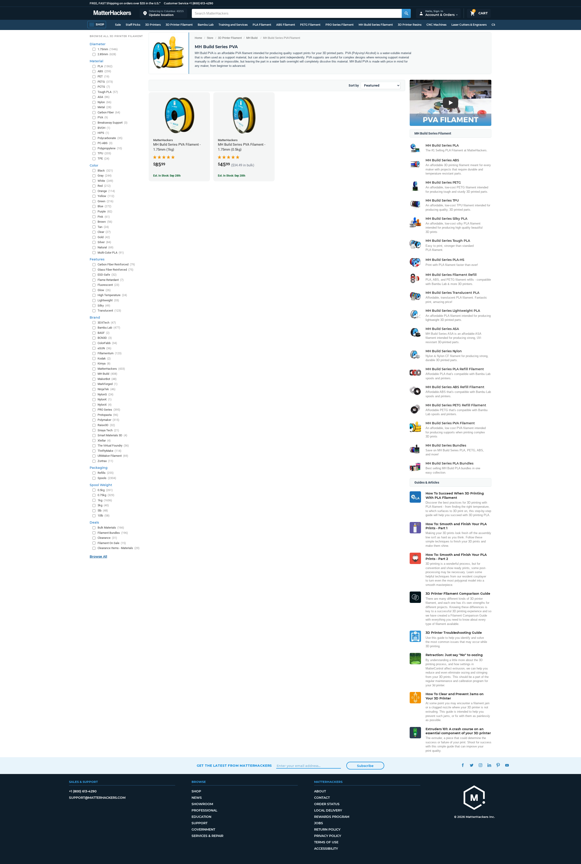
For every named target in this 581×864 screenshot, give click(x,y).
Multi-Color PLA (111, 252)
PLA (105, 66)
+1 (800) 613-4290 (201, 3)
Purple (105, 211)
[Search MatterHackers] (406, 13)
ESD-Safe (107, 274)
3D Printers (153, 24)
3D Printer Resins (409, 24)
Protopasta (108, 415)
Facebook (463, 765)
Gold (104, 237)
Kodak (104, 358)
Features (97, 259)
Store (210, 38)
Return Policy (327, 829)
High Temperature (112, 295)
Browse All (98, 556)
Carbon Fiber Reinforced (116, 264)
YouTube (507, 765)
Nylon (104, 102)
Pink (104, 216)
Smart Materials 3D (112, 435)
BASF (104, 333)
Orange (106, 191)
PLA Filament (262, 24)
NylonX (105, 404)
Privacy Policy (327, 836)
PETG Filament (310, 24)
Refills (106, 472)
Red (104, 185)
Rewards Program (331, 817)
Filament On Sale (112, 543)
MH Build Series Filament (376, 24)
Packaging (99, 468)
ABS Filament (285, 24)
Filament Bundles (113, 532)
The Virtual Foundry (113, 445)
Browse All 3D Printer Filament (116, 36)
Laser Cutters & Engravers (469, 24)
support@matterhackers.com (97, 798)
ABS (104, 71)
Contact (322, 798)
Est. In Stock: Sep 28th (167, 175)
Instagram (481, 765)
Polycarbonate (110, 138)
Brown (105, 221)
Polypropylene (110, 148)
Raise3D (106, 425)
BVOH (104, 128)
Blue (104, 206)
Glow (104, 290)
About (320, 791)
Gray (105, 175)
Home (198, 38)
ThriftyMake (109, 450)
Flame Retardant (111, 280)
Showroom (202, 804)
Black (105, 170)
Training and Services (233, 24)
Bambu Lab (206, 24)
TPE (103, 158)
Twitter (472, 765)
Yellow (106, 196)
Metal (104, 107)
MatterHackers (111, 368)
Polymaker (108, 420)
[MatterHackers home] (112, 13)
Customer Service (176, 3)
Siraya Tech (108, 430)
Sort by (354, 85)
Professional (204, 810)
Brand (95, 317)
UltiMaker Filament (113, 455)
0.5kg (105, 490)
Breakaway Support (113, 122)
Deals (94, 522)
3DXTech (107, 322)
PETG (105, 81)
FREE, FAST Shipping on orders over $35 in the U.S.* (125, 3)
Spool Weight (101, 485)
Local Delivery (328, 810)
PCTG (104, 86)
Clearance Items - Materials (119, 548)
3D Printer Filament (179, 24)
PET (103, 76)
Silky (104, 305)
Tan (103, 227)
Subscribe (365, 766)
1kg (105, 500)
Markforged (108, 384)
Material (96, 61)
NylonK (105, 399)
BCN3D (105, 338)
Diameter (98, 44)
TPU (104, 153)
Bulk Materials (111, 527)
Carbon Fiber (109, 112)
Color (94, 165)
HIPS (103, 133)
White (105, 180)
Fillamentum (110, 353)
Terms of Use (326, 842)
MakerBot (107, 379)
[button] (163, 13)
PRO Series (109, 409)
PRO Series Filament (339, 24)
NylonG (105, 394)
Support (199, 823)
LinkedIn (489, 765)
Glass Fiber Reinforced (115, 269)
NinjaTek (107, 389)
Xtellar (104, 440)
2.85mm (107, 54)
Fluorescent (108, 285)
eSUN (104, 348)
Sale (118, 24)
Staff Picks (133, 24)
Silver (104, 242)
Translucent (109, 310)
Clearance (107, 537)
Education (201, 817)
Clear (104, 232)
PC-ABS (105, 143)
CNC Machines (436, 24)
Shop (196, 791)
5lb (103, 510)
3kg (103, 505)
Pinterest (498, 765)
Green (105, 201)
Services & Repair (207, 836)
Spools (107, 478)
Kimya (104, 363)
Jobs (318, 823)
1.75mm (108, 49)
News (197, 798)
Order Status (327, 804)
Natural (105, 247)
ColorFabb (107, 343)
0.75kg (106, 495)
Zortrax (105, 461)
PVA (103, 117)
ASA (104, 97)
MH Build (252, 38)
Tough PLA (108, 92)
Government (203, 829)
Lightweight (108, 300)
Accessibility (326, 849)
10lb (104, 515)
